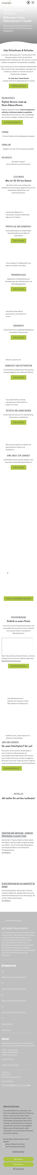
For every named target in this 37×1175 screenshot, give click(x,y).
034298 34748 (13, 1050)
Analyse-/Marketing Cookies (15, 1144)
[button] (33, 2)
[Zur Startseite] (7, 2)
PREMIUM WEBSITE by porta (16, 1085)
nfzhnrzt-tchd (12, 1055)
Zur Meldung (6, 852)
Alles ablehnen (18, 1164)
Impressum (6, 1072)
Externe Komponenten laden (15, 1146)
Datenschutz (6, 1074)
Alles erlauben (18, 1159)
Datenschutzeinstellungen (11, 661)
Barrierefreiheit (7, 1081)
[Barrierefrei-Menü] (28, 2)
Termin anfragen (18, 86)
